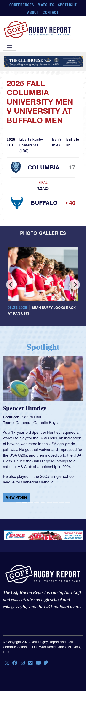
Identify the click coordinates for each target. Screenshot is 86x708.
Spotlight (67, 4)
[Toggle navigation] (9, 46)
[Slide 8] (61, 503)
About (33, 12)
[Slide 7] (55, 503)
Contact (51, 12)
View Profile (16, 497)
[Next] (74, 284)
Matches (46, 4)
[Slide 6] (49, 503)
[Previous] (11, 284)
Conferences (21, 4)
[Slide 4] (36, 503)
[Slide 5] (43, 503)
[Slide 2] (24, 503)
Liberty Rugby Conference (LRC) (31, 145)
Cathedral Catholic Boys (37, 422)
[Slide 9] (67, 503)
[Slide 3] (30, 503)
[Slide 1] (18, 503)
